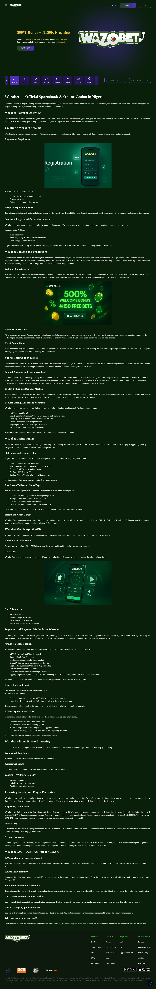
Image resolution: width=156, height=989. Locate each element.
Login (145, 5)
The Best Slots (111, 947)
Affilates (141, 958)
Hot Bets (94, 942)
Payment (141, 942)
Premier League (96, 947)
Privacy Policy (143, 953)
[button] (6, 80)
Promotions (142, 963)
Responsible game (144, 947)
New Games (110, 953)
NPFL (93, 958)
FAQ (121, 947)
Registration (128, 5)
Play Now (25, 48)
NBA (92, 953)
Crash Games (110, 963)
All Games (110, 80)
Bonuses (108, 942)
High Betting (95, 963)
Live (107, 958)
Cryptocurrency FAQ (127, 953)
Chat (121, 942)
